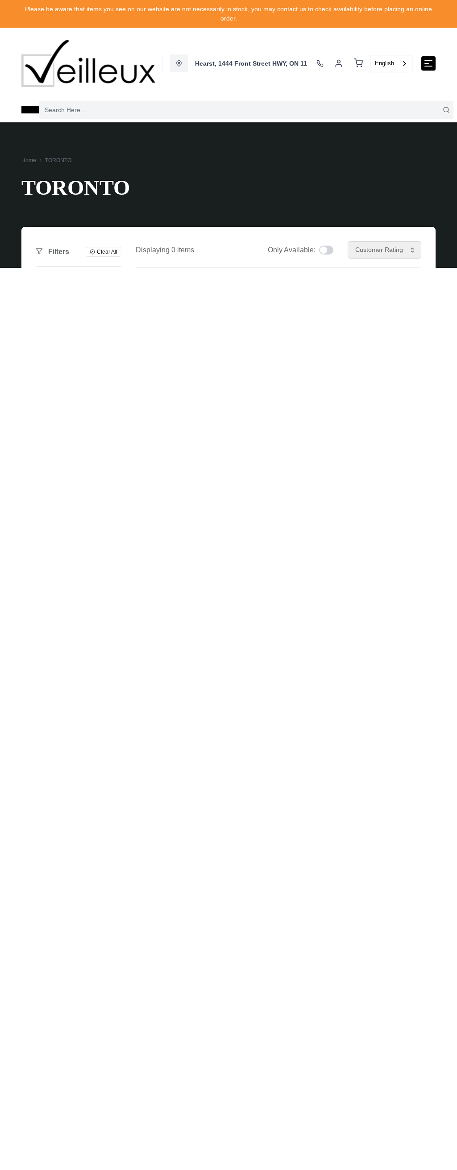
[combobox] (391, 63)
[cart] (358, 63)
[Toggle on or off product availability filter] (326, 250)
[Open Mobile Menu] (428, 63)
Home (28, 160)
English (384, 63)
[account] (338, 63)
